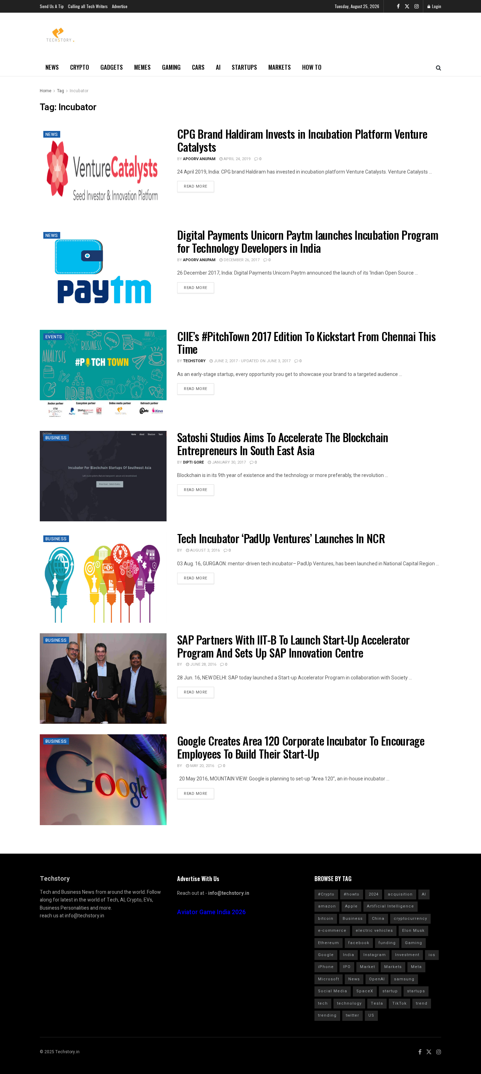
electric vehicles (374, 931)
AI (218, 67)
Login (436, 6)
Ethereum (328, 943)
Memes (142, 67)
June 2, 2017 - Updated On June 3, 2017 (252, 361)
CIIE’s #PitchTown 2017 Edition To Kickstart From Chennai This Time (306, 342)
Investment (407, 955)
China (378, 919)
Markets (279, 67)
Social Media (332, 991)
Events (53, 337)
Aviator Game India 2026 (211, 912)
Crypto (79, 67)
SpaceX (364, 991)
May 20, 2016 (201, 766)
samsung (404, 979)
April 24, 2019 (236, 159)
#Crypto (326, 894)
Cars (198, 67)
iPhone (326, 967)
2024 (374, 894)
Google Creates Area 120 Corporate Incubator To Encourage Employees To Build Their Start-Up (300, 747)
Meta (416, 967)
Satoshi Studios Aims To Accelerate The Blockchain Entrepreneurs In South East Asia (282, 443)
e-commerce (332, 931)
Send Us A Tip (52, 6)
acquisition (400, 894)
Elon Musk (413, 931)
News (52, 67)
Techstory (194, 361)
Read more (195, 186)
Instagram (374, 955)
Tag (60, 91)
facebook (358, 943)
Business (56, 438)
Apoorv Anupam (199, 159)
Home (45, 91)
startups (416, 991)
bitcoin (325, 919)
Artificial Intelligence (390, 906)
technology (349, 1003)
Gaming (171, 67)
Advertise (119, 6)
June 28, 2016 (202, 664)
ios (432, 955)
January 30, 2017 (228, 462)
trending (327, 1015)
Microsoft (328, 979)
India (348, 955)
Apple (351, 906)
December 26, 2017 (241, 260)
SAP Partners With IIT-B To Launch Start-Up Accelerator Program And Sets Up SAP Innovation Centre (293, 646)
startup (390, 991)
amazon (327, 906)
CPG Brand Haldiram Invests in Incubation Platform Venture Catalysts (302, 140)
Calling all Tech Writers (88, 6)
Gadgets (111, 67)
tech (323, 1003)
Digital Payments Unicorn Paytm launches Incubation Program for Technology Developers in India (307, 241)
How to (311, 67)
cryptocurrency (410, 919)
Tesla (377, 1003)
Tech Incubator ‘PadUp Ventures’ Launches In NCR (281, 538)
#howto (352, 894)
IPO (347, 967)
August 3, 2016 (204, 550)
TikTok (399, 1003)
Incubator (79, 91)
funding (387, 943)
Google (326, 955)
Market (367, 967)
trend (421, 1003)
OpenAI (377, 979)
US (371, 1015)
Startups (244, 67)
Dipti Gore (193, 462)
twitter (352, 1015)
